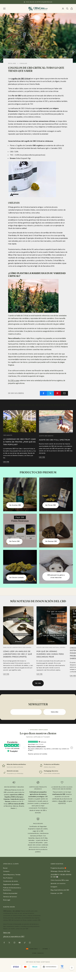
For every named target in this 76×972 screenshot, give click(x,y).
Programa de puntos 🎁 (58, 868)
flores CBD (62, 801)
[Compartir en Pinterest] (57, 393)
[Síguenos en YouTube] (20, 943)
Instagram (54, 887)
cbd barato (7, 435)
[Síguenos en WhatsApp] (30, 943)
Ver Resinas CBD (51, 541)
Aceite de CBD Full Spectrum (54, 440)
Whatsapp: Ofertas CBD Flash (60, 871)
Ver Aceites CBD (15, 505)
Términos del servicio (10, 897)
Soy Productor (8, 878)
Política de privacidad (10, 893)
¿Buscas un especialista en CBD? (13, 936)
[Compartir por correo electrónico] (64, 393)
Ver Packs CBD (14, 541)
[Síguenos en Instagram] (14, 943)
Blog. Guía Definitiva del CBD (60, 890)
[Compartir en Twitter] (50, 393)
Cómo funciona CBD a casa (60, 880)
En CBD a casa (13, 380)
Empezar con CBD (56, 893)
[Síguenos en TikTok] (25, 943)
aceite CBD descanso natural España (51, 647)
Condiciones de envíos (10, 881)
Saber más (6, 932)
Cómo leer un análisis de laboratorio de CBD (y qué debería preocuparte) (17, 654)
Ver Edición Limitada (16, 578)
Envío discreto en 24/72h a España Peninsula (39, 2)
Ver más (38, 683)
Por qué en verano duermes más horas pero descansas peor (50, 654)
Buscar (5, 868)
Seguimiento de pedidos (11, 884)
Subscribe (54, 712)
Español (45, 948)
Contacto (6, 871)
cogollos (23, 63)
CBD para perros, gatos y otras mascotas (56, 576)
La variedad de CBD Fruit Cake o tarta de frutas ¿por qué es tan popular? (19, 441)
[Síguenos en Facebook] (4, 943)
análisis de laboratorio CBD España (17, 647)
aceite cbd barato (46, 436)
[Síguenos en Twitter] (9, 943)
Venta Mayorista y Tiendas (11, 874)
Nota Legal (6, 900)
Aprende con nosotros (58, 883)
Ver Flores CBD (50, 505)
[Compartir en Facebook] (43, 393)
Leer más (6, 461)
